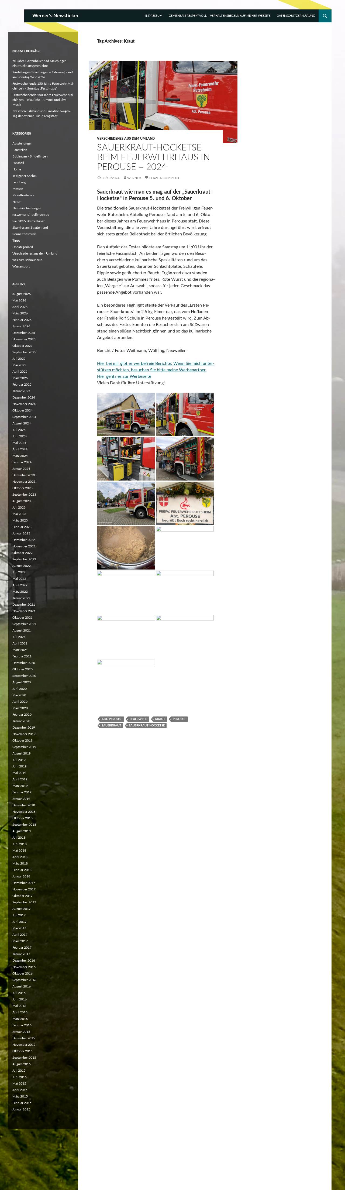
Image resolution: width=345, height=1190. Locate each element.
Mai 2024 (19, 442)
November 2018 (24, 811)
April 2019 (19, 779)
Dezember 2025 (23, 332)
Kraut (160, 719)
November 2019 (24, 734)
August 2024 (21, 423)
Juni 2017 (19, 921)
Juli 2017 (19, 915)
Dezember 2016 (23, 960)
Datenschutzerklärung (296, 15)
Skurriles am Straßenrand (30, 227)
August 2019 (21, 753)
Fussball (18, 162)
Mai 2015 (19, 1083)
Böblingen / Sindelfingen (30, 156)
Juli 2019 (19, 760)
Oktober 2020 (22, 669)
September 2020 (24, 675)
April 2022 (19, 585)
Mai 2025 (19, 365)
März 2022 (20, 591)
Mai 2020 (19, 695)
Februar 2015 (22, 1103)
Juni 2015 (19, 1077)
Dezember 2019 (23, 727)
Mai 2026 (19, 300)
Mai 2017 (19, 928)
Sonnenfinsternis (24, 234)
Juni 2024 (19, 436)
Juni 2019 (19, 766)
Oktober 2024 (22, 410)
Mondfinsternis (23, 195)
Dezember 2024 (23, 397)
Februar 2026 (22, 319)
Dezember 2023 (23, 475)
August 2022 (21, 565)
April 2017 (19, 934)
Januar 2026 (21, 326)
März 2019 (20, 785)
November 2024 (24, 404)
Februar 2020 (22, 714)
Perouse (179, 719)
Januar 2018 (21, 876)
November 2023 (24, 481)
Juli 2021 (19, 637)
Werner (134, 178)
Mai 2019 (19, 772)
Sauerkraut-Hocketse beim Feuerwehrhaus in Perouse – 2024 (153, 157)
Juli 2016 (19, 992)
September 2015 (24, 1057)
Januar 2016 (21, 1031)
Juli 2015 (19, 1070)
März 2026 (20, 313)
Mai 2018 (19, 850)
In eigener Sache (24, 175)
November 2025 (24, 339)
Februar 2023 (22, 527)
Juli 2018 (19, 837)
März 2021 (20, 649)
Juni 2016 (19, 999)
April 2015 (19, 1090)
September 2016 (24, 980)
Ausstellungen (22, 143)
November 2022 (24, 546)
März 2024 (20, 455)
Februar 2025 (22, 384)
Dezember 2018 (23, 805)
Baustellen (19, 150)
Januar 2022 (21, 598)
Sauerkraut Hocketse (147, 725)
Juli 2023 (19, 507)
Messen (17, 188)
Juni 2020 (19, 688)
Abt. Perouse (112, 719)
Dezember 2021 (23, 604)
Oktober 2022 (22, 552)
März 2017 (20, 941)
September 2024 (24, 417)
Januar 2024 (21, 468)
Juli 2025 (19, 358)
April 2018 (19, 857)
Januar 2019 (21, 798)
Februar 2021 (22, 656)
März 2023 (20, 520)
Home (16, 169)
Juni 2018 (19, 844)
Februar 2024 (22, 462)
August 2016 (21, 986)
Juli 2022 (19, 572)
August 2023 (21, 501)
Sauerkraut (111, 725)
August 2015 (21, 1064)
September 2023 (24, 494)
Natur (16, 201)
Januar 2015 (21, 1109)
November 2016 (24, 967)
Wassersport (21, 266)
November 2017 (24, 889)
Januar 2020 (21, 721)
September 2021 (24, 624)
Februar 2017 (22, 947)
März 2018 (20, 863)
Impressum (153, 15)
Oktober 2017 (22, 895)
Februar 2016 (22, 1025)
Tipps (16, 240)
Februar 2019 (22, 792)
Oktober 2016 (22, 973)
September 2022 (24, 559)
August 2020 (21, 682)
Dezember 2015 (23, 1038)
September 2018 (24, 824)
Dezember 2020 (23, 662)
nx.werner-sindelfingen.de (30, 214)
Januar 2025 (21, 391)
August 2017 (21, 908)
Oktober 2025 (22, 345)
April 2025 (19, 371)
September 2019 (24, 747)
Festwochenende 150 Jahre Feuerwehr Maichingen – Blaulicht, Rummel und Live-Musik (43, 99)
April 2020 (19, 701)
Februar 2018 (22, 870)
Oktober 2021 (22, 617)
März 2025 (20, 378)
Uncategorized (22, 247)
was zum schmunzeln (27, 260)
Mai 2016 (19, 1005)
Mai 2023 (19, 514)
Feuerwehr (138, 719)
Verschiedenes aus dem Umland (126, 138)
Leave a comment (164, 178)
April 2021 (19, 643)
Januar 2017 (21, 954)
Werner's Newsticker (55, 15)
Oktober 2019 (22, 740)
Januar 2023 (21, 533)
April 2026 (19, 306)
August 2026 (21, 294)
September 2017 (24, 902)
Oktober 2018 (22, 818)
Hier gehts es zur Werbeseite (124, 376)
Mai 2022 (19, 578)
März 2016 (20, 1018)
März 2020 (20, 708)
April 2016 (19, 1012)
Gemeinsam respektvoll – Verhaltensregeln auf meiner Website (219, 15)
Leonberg (19, 182)
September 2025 (24, 352)
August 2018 (21, 831)
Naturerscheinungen (26, 208)
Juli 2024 (19, 429)
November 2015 (24, 1044)
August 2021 (21, 630)
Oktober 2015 (22, 1051)
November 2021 (24, 611)
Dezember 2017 (23, 882)
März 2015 (20, 1096)
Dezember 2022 (23, 539)
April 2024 (19, 449)
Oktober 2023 (22, 488)
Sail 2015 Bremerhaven (29, 221)
